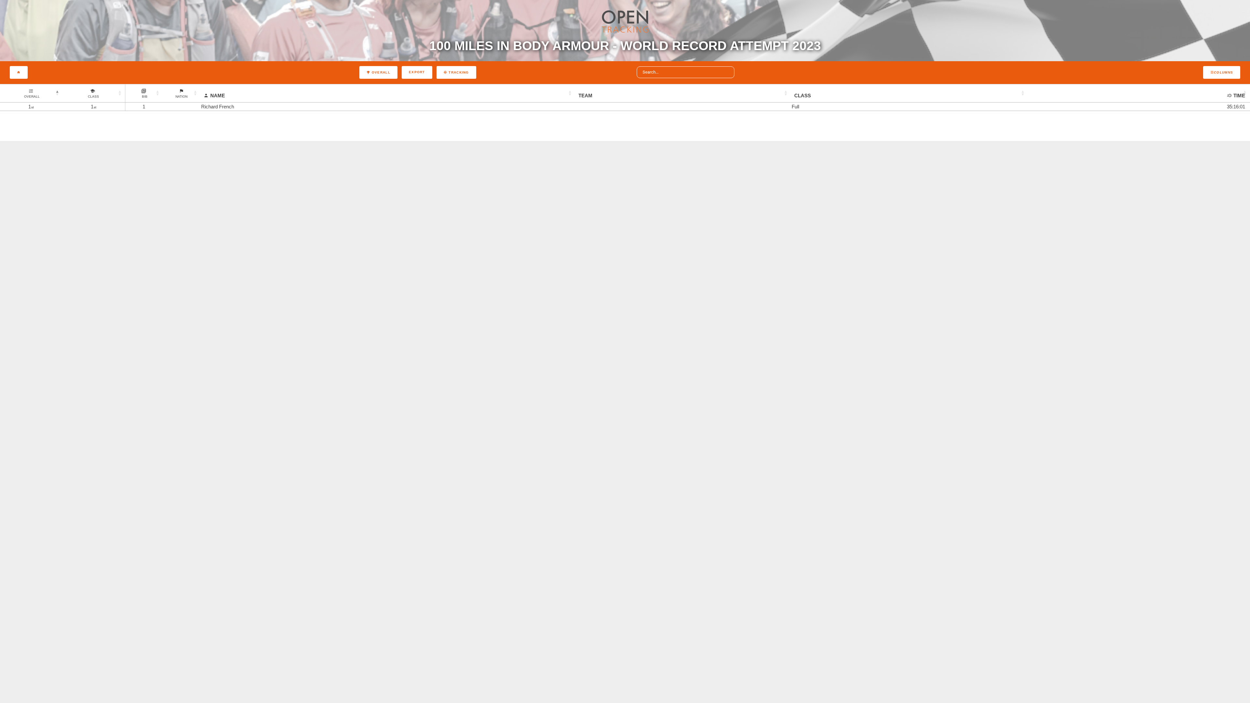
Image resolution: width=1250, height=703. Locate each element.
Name (217, 95)
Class (802, 95)
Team (585, 95)
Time (1239, 95)
